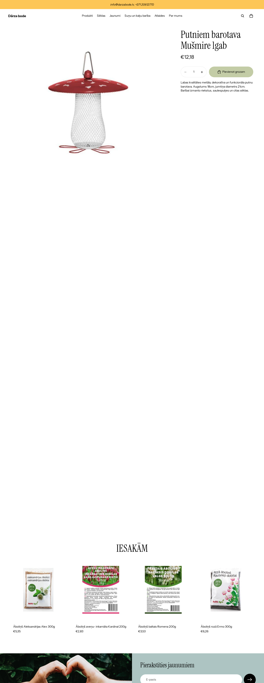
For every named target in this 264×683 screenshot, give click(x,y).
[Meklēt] (242, 15)
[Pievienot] (62, 613)
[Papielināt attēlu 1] (88, 103)
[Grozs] (251, 15)
